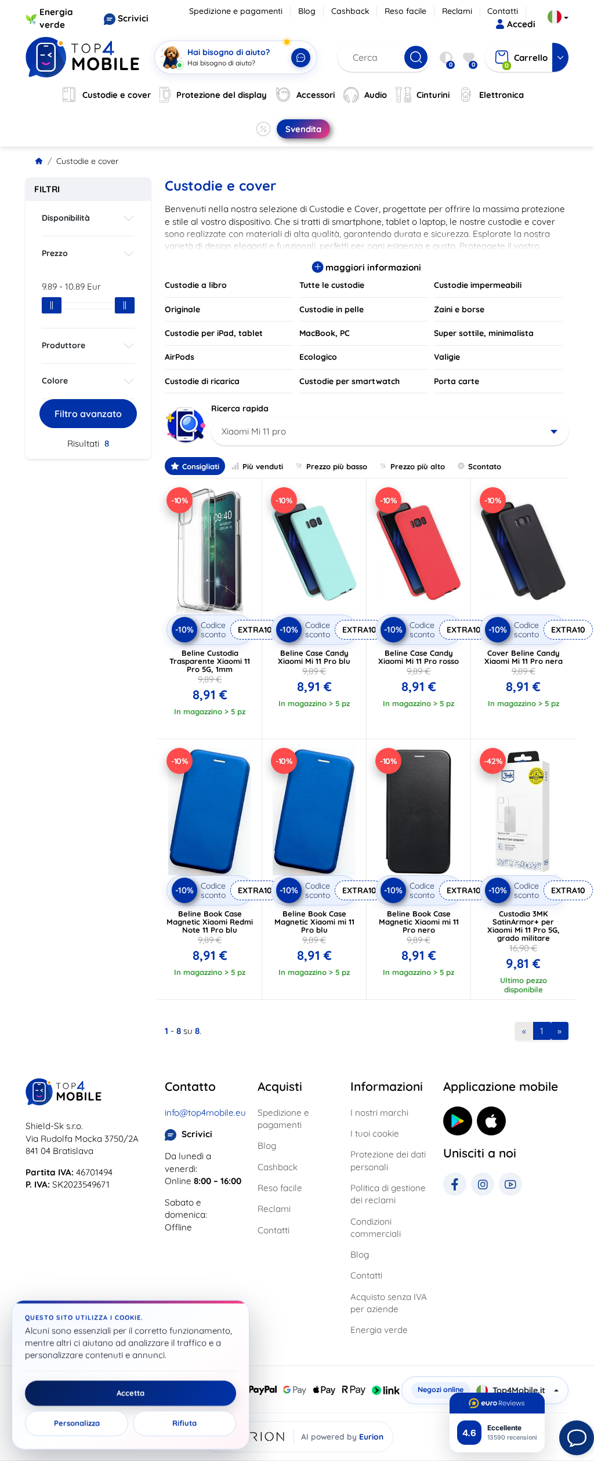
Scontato (484, 466)
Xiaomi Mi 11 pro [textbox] (254, 431)
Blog (307, 11)
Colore (55, 380)
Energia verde (379, 1329)
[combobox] (389, 431)
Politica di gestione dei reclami (388, 1194)
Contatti (502, 11)
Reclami (457, 11)
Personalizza (77, 1423)
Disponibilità (66, 218)
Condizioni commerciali (375, 1227)
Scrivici (133, 18)
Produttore (63, 345)
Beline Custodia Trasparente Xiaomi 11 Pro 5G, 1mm (209, 661)
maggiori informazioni (372, 267)
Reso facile (405, 11)
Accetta (130, 1393)
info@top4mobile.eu (205, 1112)
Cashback (350, 11)
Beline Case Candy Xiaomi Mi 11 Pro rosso (418, 657)
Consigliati (200, 466)
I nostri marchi (379, 1112)
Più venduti (262, 466)
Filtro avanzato (88, 413)
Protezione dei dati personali (388, 1160)
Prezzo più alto (417, 466)
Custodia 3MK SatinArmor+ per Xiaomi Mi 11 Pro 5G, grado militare (523, 926)
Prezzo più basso (336, 466)
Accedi (521, 24)
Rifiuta (184, 1423)
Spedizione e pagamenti (235, 11)
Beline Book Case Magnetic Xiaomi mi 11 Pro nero (419, 921)
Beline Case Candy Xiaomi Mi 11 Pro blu (314, 657)
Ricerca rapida (240, 408)
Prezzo (55, 253)
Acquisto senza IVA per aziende (388, 1302)
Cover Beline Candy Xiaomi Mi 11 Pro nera (523, 657)
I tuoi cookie (374, 1133)
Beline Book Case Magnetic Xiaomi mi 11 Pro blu (314, 921)
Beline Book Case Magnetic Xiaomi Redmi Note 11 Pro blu (209, 921)
